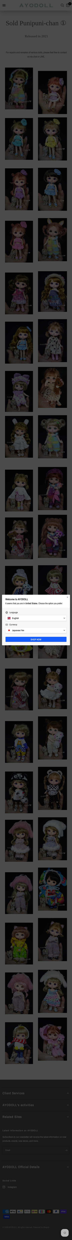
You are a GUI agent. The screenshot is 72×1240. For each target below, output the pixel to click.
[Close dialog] (67, 597)
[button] (36, 618)
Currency (13, 624)
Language (13, 612)
